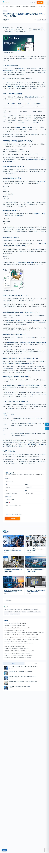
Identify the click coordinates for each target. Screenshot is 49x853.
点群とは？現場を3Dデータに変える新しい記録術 (15, 625)
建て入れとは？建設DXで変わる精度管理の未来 (14, 646)
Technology (27, 609)
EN (32, 2)
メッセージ (7, 502)
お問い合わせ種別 (8, 496)
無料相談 (40, 2)
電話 (26, 490)
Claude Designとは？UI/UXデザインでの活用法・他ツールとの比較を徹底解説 (21, 637)
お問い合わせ (8, 478)
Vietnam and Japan (14, 614)
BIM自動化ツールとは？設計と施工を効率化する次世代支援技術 (18, 657)
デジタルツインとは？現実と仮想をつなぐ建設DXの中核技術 (17, 653)
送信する (13, 518)
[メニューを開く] (46, 2)
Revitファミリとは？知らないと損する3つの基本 (15, 630)
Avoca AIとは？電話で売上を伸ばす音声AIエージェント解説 (17, 627)
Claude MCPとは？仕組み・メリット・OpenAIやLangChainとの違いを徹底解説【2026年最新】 (24, 632)
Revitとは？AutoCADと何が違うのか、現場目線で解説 (16, 641)
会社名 (26, 484)
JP (30, 2)
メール (6, 490)
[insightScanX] (47, 428)
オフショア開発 (8, 611)
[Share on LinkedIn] (43, 20)
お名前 (6, 484)
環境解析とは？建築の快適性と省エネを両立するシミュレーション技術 (19, 650)
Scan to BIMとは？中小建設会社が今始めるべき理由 (15, 623)
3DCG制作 (12, 6)
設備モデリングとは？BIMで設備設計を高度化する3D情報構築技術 (18, 655)
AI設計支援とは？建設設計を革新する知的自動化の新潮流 (16, 648)
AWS (6, 614)
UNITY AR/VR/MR (9, 609)
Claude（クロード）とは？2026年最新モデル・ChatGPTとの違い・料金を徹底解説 (22, 639)
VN (34, 2)
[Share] (45, 20)
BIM (24, 611)
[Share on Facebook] (38, 20)
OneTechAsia (18, 609)
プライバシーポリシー (10, 514)
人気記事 (35, 663)
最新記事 (13, 663)
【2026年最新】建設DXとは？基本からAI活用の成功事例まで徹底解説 (19, 643)
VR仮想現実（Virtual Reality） (34, 611)
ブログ (6, 6)
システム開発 (21, 68)
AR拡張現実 (17, 611)
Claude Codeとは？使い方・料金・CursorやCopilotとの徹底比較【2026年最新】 (21, 634)
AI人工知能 (35, 609)
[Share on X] (40, 20)
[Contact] (47, 424)
